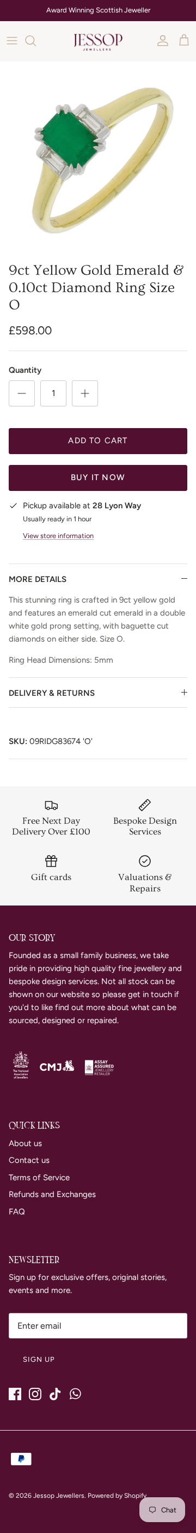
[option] (98, 158)
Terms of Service (39, 1177)
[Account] (160, 41)
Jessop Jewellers (58, 1495)
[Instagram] (35, 1394)
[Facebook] (15, 1394)
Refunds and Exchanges (52, 1194)
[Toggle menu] (12, 41)
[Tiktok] (55, 1394)
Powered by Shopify (117, 1495)
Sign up (39, 1359)
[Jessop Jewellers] (98, 41)
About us (25, 1143)
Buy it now (98, 477)
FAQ (17, 1212)
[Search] (36, 41)
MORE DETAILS (37, 579)
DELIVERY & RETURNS (52, 693)
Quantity (25, 370)
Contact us (29, 1160)
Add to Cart (97, 440)
